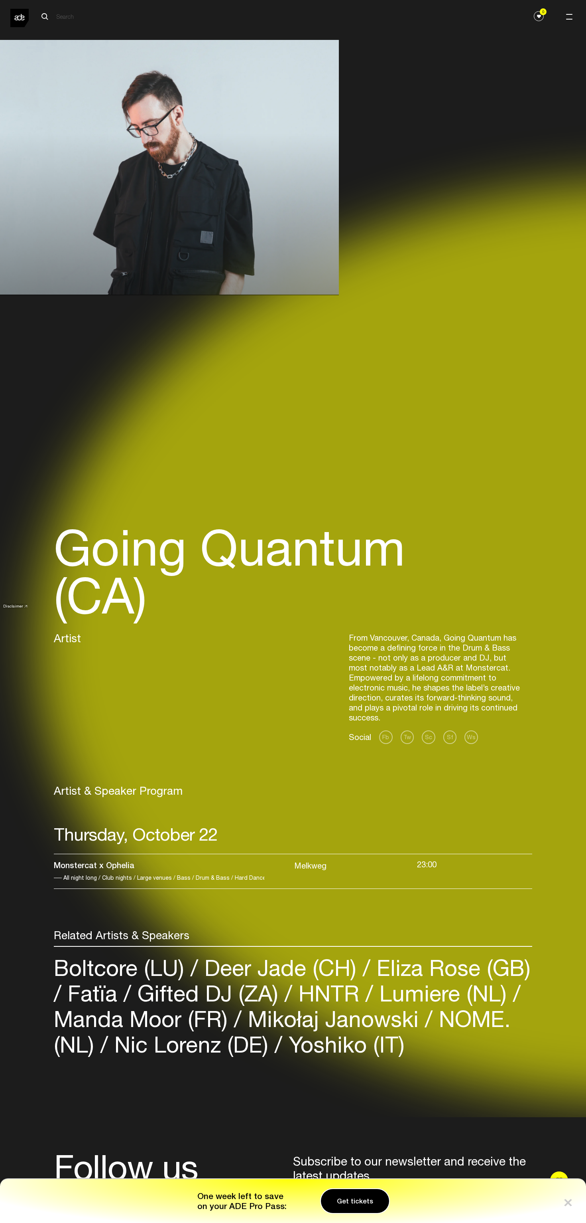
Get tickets (355, 1201)
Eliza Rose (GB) (450, 968)
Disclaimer (13, 606)
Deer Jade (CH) (280, 968)
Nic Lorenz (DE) (191, 1044)
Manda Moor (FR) (144, 1019)
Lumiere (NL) (443, 993)
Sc (428, 737)
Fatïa (92, 993)
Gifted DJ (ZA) (208, 993)
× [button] (568, 1200)
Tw (407, 737)
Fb (385, 737)
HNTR (329, 993)
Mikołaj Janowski (333, 1019)
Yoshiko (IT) (343, 1044)
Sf (450, 737)
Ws (471, 737)
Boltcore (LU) (122, 968)
